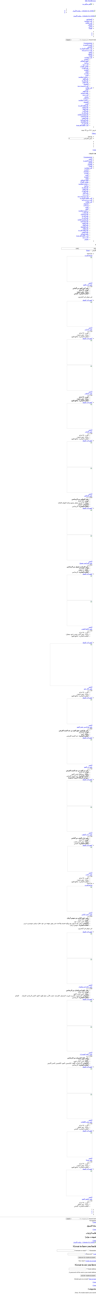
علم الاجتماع (84, 116)
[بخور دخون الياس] (46, 899)
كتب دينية (85, 64)
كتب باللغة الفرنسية (82, 125)
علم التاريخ (85, 80)
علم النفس (85, 118)
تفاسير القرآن (84, 66)
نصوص (86, 96)
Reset (88, 250)
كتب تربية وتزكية (87, 50)
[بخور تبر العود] (46, 751)
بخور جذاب (89, 874)
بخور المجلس (88, 495)
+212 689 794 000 (90, 1)
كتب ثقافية (89, 23)
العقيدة (86, 70)
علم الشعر (85, 107)
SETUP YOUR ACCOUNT (88, 1275)
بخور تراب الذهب (87, 834)
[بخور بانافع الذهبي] (46, 600)
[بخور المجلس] (46, 467)
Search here (92, 40)
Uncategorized (88, 43)
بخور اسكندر (88, 393)
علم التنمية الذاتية (83, 114)
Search (68, 40)
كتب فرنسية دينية (83, 86)
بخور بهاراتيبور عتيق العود (84, 727)
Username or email (81, 1250)
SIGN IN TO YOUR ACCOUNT (87, 1257)
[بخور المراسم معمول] (46, 535)
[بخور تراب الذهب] (46, 806)
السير (86, 75)
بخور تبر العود (88, 767)
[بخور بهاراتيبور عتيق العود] (46, 711)
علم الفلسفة (84, 121)
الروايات (85, 98)
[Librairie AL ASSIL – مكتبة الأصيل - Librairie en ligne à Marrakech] (82, 11)
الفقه (86, 72)
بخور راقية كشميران (86, 1054)
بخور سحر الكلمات (86, 1122)
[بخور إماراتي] (46, 314)
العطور (90, 24)
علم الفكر (85, 109)
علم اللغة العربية (83, 105)
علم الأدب (85, 111)
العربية (84, 4)
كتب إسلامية (88, 21)
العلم (86, 89)
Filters (94, 133)
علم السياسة (84, 120)
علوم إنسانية (84, 93)
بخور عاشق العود (87, 1199)
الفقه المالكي (84, 61)
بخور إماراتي (88, 329)
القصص (89, 47)
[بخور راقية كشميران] (46, 1026)
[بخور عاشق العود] (46, 1183)
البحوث (86, 59)
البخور (90, 26)
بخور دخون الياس (87, 914)
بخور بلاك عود (88, 689)
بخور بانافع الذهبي (86, 629)
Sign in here (92, 1279)
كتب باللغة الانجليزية (86, 48)
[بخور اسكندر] (46, 365)
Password (89, 1254)
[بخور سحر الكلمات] (46, 1093)
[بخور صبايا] (46, 1144)
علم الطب (85, 82)
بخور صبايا (89, 1160)
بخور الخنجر (88, 432)
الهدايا (90, 28)
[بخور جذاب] (46, 859)
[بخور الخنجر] (46, 416)
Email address (91, 1269)
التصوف (86, 84)
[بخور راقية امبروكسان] (46, 958)
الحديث (86, 73)
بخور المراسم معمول (85, 563)
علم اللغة (85, 79)
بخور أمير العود (87, 285)
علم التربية (85, 123)
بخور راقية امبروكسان (85, 987)
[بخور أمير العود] (46, 269)
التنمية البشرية (87, 45)
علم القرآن (85, 68)
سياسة (86, 63)
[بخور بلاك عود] (46, 664)
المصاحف (89, 19)
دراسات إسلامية (83, 77)
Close (94, 150)
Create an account (90, 1261)
